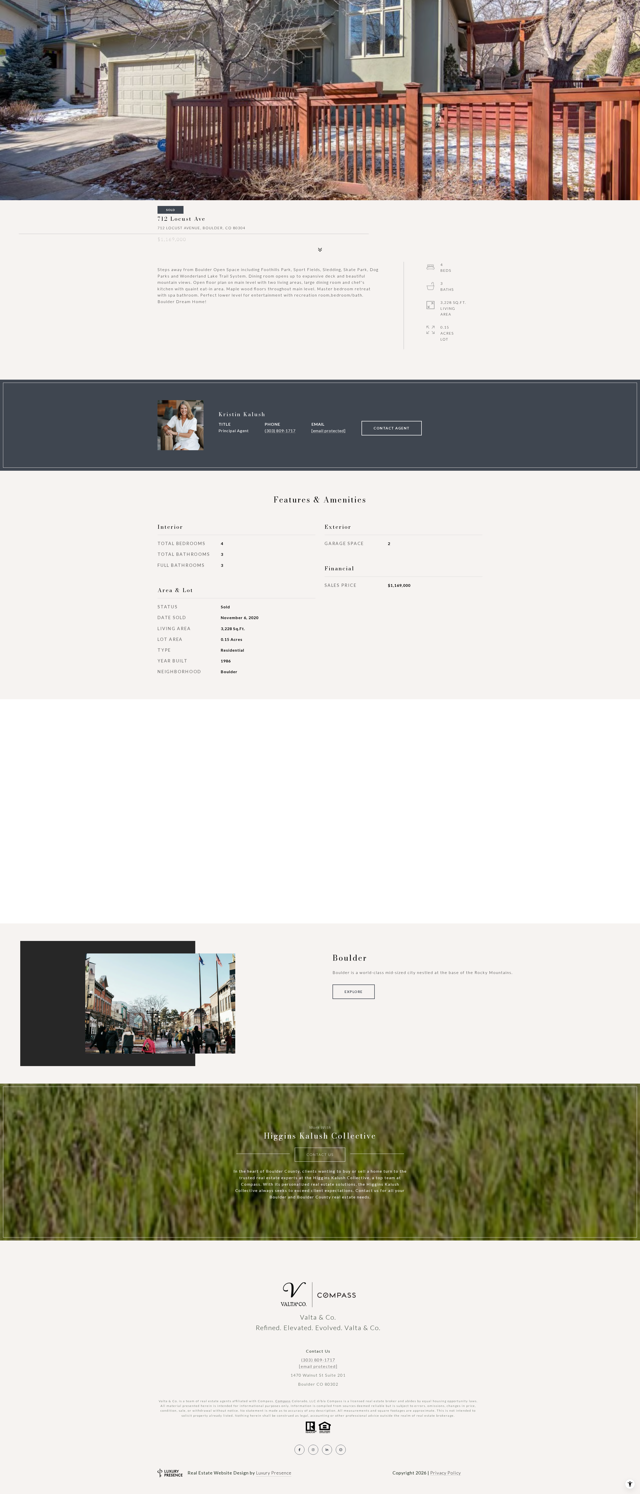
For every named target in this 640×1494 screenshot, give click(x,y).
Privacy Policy (445, 1472)
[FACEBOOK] (299, 1450)
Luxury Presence (274, 1472)
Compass (283, 1401)
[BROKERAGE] (341, 1450)
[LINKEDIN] (327, 1450)
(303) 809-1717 (280, 430)
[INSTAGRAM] (313, 1450)
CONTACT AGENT (392, 428)
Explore (353, 991)
